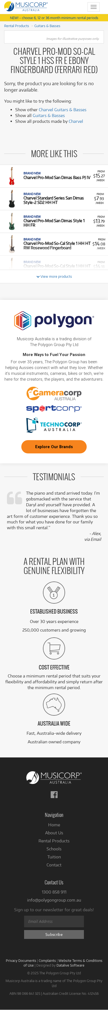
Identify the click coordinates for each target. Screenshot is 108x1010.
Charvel (76, 121)
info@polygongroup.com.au (54, 900)
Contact (54, 865)
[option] (54, 176)
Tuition (54, 857)
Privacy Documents (21, 960)
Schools (54, 848)
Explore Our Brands (54, 446)
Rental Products (16, 26)
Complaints (47, 960)
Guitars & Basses (47, 26)
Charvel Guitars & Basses (62, 109)
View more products (56, 276)
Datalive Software (70, 965)
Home (54, 824)
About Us (54, 832)
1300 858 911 (54, 892)
